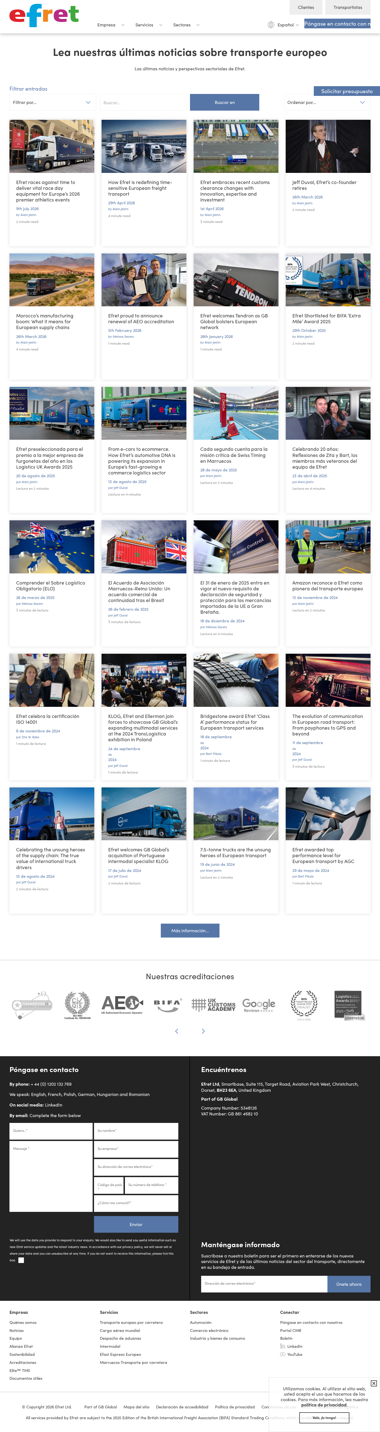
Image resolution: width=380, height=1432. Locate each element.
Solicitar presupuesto (347, 91)
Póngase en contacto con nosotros (337, 23)
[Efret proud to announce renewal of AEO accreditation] (144, 280)
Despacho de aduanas (120, 1338)
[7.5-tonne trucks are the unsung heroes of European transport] (236, 814)
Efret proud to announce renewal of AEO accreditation (141, 318)
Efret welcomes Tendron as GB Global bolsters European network (234, 321)
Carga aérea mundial (120, 1330)
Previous (177, 1032)
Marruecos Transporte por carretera (133, 1362)
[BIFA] (168, 1008)
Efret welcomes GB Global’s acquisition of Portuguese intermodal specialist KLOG (138, 855)
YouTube (294, 1354)
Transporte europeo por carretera (131, 1322)
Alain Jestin (28, 215)
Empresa (106, 25)
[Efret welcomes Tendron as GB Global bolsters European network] (236, 280)
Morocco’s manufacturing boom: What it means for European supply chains (44, 321)
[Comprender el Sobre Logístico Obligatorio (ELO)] (51, 546)
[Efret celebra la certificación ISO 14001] (51, 680)
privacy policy (132, 1247)
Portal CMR (290, 1330)
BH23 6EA (226, 1090)
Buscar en (225, 102)
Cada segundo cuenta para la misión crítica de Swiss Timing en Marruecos (234, 455)
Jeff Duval (121, 488)
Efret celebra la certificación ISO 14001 (47, 719)
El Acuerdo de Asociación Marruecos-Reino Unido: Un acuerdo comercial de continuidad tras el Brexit (139, 591)
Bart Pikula (213, 754)
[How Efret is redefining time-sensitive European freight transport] (144, 146)
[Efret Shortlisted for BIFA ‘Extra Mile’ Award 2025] (328, 280)
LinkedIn (53, 1105)
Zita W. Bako (30, 737)
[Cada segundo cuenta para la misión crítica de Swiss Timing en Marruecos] (236, 413)
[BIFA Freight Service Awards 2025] (304, 1008)
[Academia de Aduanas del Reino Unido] (213, 1008)
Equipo (15, 1338)
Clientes (306, 7)
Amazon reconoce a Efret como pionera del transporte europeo (327, 585)
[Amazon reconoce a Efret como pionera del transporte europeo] (328, 546)
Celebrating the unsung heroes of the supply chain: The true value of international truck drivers (50, 858)
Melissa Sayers (123, 336)
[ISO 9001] (77, 1008)
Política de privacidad (235, 1406)
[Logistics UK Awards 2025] (349, 1008)
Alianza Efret (21, 1346)
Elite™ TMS (19, 1370)
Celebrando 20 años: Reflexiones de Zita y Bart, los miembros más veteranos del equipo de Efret (324, 458)
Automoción (200, 1322)
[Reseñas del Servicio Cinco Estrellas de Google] (259, 1008)
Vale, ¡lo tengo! (324, 1417)
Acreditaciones (22, 1362)
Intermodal (110, 1346)
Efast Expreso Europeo (120, 1354)
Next (203, 1031)
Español (286, 25)
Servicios (144, 25)
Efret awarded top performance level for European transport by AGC (323, 855)
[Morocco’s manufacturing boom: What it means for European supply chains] (51, 280)
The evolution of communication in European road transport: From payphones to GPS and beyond (327, 725)
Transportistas (348, 7)
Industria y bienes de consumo (217, 1338)
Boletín (286, 1338)
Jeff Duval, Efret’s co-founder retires (324, 185)
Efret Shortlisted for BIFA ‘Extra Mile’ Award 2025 (326, 318)
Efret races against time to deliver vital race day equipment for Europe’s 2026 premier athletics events (48, 191)
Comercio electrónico (209, 1330)
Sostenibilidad (22, 1354)
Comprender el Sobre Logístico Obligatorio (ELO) (50, 585)
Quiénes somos (22, 1322)
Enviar (136, 1224)
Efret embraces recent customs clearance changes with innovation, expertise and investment (235, 191)
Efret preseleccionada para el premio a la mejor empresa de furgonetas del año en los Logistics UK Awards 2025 (49, 458)
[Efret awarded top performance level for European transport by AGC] (328, 814)
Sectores (182, 25)
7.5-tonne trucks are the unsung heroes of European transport (235, 852)
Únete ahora (349, 1284)
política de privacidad (324, 1404)
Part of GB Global (219, 1099)
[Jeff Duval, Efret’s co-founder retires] (328, 146)
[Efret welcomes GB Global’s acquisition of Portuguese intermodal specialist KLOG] (144, 814)
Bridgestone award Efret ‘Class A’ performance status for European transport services (235, 722)
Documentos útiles (25, 1378)
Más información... (190, 930)
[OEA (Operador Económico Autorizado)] (122, 1008)
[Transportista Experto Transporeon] (32, 1008)
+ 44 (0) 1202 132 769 (51, 1084)
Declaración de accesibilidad (182, 1406)
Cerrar (373, 1383)
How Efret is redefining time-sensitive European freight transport (140, 188)
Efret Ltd (45, 16)
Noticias (16, 1330)
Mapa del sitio (136, 1406)
